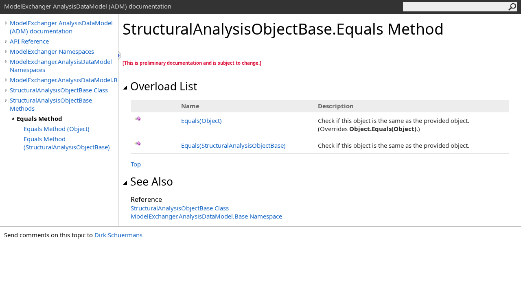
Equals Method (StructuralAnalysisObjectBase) (67, 143)
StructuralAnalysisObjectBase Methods (51, 104)
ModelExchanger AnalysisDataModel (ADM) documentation (61, 27)
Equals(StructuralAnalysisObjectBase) (233, 145)
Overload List (163, 86)
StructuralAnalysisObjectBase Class (59, 90)
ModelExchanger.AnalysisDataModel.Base (64, 80)
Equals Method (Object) (57, 129)
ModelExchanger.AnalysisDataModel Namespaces (61, 65)
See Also (151, 181)
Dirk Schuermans (118, 235)
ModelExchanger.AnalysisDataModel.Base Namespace (206, 216)
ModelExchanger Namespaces (52, 51)
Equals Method (39, 118)
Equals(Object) (201, 120)
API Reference (29, 41)
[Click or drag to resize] (120, 55)
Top (136, 164)
